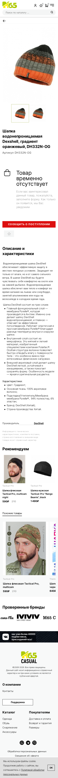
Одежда (7, 718)
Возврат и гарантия (40, 723)
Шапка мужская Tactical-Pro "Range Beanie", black (42, 494)
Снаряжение (9, 727)
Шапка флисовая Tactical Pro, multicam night (14, 494)
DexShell (39, 423)
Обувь (6, 723)
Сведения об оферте (27, 755)
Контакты (7, 691)
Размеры (34, 727)
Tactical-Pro (8, 486)
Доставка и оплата (40, 718)
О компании (11, 684)
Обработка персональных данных (27, 751)
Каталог (8, 712)
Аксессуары (9, 731)
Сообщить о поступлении (29, 224)
